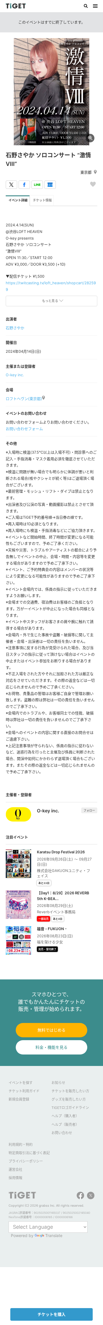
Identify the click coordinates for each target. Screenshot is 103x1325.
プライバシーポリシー (26, 1161)
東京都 (86, 172)
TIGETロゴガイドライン (70, 1108)
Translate (53, 1235)
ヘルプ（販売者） (65, 1124)
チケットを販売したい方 (70, 1091)
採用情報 (15, 1178)
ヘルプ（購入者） (65, 1116)
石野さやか (15, 328)
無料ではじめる (51, 1030)
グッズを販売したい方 (69, 1099)
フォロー (89, 810)
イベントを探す (21, 1083)
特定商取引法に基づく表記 (29, 1153)
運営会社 (15, 1169)
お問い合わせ (62, 1133)
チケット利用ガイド (24, 1091)
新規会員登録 (19, 1099)
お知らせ (58, 1083)
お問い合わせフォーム (24, 428)
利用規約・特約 (21, 1144)
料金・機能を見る (51, 1047)
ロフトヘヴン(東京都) (24, 398)
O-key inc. (15, 375)
